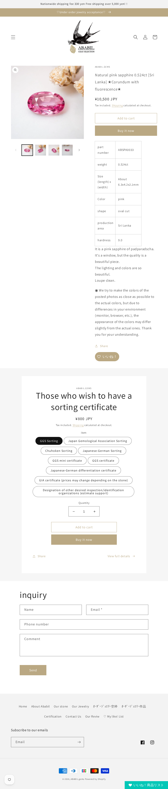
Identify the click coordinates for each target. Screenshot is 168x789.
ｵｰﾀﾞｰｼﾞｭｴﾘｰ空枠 (105, 706)
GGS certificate (103, 461)
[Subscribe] (79, 742)
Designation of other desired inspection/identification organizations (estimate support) (83, 491)
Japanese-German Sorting (102, 451)
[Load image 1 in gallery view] (27, 150)
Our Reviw (92, 716)
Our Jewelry (80, 706)
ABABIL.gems (77, 779)
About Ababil (40, 706)
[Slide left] (16, 150)
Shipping (117, 105)
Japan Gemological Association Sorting (97, 441)
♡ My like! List (113, 716)
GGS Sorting (49, 441)
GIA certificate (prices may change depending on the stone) (83, 480)
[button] (13, 37)
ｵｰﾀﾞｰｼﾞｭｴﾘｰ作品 (134, 706)
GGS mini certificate (67, 461)
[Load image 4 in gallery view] (67, 150)
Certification (53, 716)
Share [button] (104, 346)
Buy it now (126, 131)
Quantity (84, 503)
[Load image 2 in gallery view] (40, 150)
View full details (119, 556)
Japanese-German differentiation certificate (83, 470)
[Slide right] (79, 150)
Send (33, 670)
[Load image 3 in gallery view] (54, 150)
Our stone (61, 706)
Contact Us (73, 716)
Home (23, 706)
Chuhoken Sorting (58, 451)
